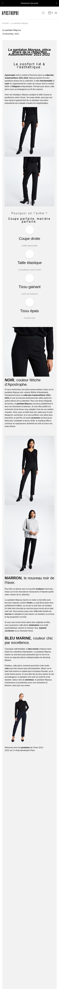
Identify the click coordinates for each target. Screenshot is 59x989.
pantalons (9, 81)
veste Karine (10, 674)
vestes (27, 685)
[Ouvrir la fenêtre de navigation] (55, 13)
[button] (2, 3)
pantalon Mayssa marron (18, 600)
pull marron (29, 614)
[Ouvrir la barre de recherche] (44, 13)
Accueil (5, 23)
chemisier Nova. (26, 631)
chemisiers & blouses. (21, 406)
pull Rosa (40, 603)
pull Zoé (37, 606)
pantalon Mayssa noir (14, 392)
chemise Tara (32, 628)
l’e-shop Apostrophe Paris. (24, 750)
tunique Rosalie (41, 671)
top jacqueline (13, 617)
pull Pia (19, 418)
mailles (50, 409)
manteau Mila (44, 421)
